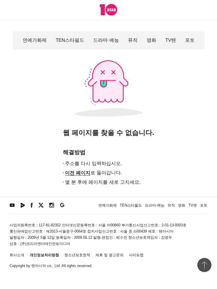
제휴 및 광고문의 (109, 255)
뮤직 (133, 40)
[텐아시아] (108, 10)
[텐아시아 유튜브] (12, 205)
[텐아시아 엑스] (41, 205)
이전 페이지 (77, 173)
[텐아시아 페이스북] (32, 205)
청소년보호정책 (77, 255)
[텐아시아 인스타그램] (51, 205)
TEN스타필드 (70, 40)
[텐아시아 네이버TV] (22, 205)
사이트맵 (136, 255)
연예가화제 (35, 40)
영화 (151, 40)
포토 (190, 40)
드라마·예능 (106, 40)
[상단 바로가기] (204, 265)
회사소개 (17, 255)
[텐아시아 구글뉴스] (62, 205)
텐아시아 (38, 266)
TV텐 (170, 40)
